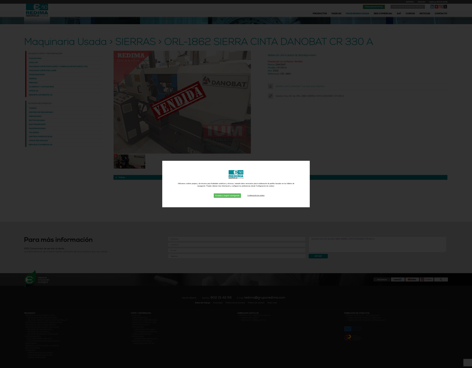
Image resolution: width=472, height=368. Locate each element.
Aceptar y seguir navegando (227, 196)
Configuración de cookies (256, 195)
